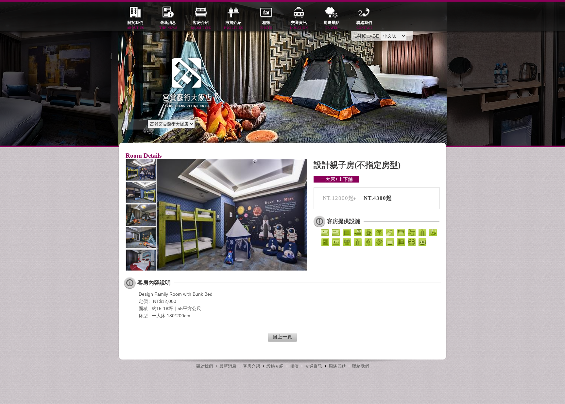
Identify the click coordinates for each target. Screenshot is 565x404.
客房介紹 (201, 24)
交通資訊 (299, 24)
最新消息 (168, 24)
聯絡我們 (364, 24)
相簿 (266, 24)
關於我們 (135, 24)
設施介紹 (233, 24)
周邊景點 (331, 24)
